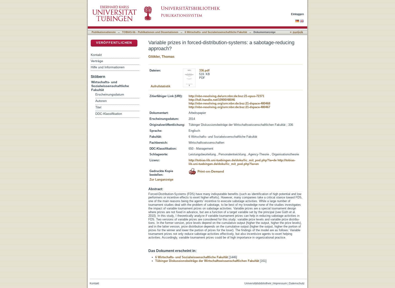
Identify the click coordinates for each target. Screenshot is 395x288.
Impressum (280, 283)
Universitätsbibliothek (257, 283)
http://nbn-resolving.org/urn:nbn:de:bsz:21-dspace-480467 (229, 107)
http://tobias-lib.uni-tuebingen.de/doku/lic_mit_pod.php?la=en (242, 162)
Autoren (101, 101)
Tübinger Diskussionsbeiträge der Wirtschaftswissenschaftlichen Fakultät (207, 261)
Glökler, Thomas (161, 56)
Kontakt (96, 55)
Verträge (97, 61)
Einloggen (297, 14)
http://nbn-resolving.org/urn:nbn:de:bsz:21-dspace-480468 (229, 103)
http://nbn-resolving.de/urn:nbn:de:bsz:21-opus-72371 (226, 96)
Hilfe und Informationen (108, 67)
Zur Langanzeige (161, 179)
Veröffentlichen (114, 42)
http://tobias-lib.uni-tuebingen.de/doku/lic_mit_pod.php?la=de (233, 160)
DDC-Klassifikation (108, 113)
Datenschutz (296, 283)
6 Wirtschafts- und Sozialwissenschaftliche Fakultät (216, 32)
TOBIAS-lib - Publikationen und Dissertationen (150, 32)
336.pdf (204, 70)
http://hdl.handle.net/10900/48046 (212, 99)
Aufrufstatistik (160, 86)
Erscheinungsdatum (109, 94)
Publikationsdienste (104, 32)
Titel (98, 107)
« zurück (296, 32)
